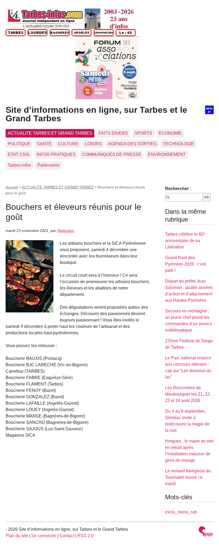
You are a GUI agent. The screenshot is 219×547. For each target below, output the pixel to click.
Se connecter (43, 535)
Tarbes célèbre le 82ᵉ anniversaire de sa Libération (185, 240)
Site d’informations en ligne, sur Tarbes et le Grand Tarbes (96, 114)
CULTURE (68, 144)
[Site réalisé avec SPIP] (206, 532)
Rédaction (65, 230)
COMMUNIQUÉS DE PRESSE (111, 154)
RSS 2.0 (85, 535)
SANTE (44, 144)
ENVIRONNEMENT (167, 154)
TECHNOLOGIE (178, 144)
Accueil (12, 187)
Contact (67, 535)
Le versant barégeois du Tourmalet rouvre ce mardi (188, 477)
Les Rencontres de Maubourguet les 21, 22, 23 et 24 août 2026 (188, 394)
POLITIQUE (19, 144)
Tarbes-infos (19, 165)
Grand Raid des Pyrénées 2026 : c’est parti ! (185, 264)
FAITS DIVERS (113, 133)
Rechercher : (178, 188)
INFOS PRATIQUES (56, 154)
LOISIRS (93, 144)
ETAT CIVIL (19, 154)
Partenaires (48, 165)
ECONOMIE (170, 133)
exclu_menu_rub (181, 512)
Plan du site (17, 535)
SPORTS (143, 133)
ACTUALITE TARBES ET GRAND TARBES (50, 133)
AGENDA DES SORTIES (132, 144)
